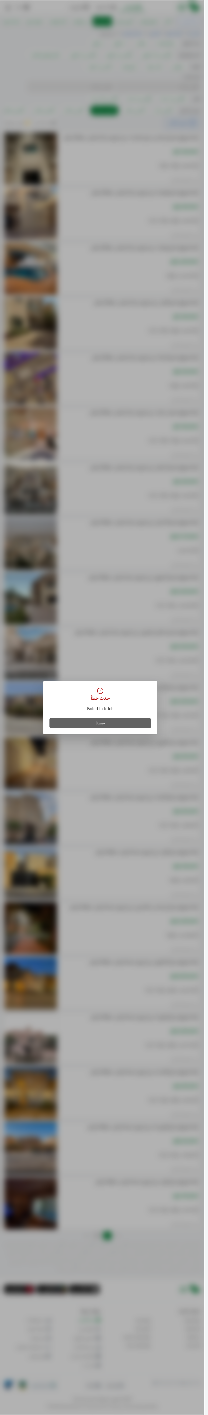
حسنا (100, 723)
